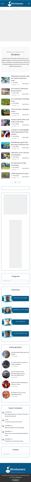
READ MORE (25, 83)
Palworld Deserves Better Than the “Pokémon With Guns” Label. (20, 78)
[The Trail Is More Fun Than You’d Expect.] (5, 166)
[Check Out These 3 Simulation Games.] (5, 112)
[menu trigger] (3, 3)
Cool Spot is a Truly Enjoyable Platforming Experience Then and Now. (20, 132)
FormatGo (7, 412)
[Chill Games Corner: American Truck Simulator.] (5, 155)
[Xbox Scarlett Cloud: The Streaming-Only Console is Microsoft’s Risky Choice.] (6, 374)
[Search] (29, 3)
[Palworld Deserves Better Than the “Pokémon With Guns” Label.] (5, 80)
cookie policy (18, 477)
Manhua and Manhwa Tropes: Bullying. (14, 427)
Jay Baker (15, 82)
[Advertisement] (15, 25)
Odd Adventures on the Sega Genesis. (14, 441)
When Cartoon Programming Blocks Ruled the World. (16, 434)
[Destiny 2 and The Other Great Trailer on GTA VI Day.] (5, 122)
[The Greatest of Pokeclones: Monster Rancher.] (5, 91)
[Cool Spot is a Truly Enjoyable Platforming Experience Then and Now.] (5, 134)
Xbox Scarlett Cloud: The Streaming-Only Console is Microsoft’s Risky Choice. (18, 373)
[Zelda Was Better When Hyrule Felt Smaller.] (6, 354)
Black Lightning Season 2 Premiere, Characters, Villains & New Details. (17, 415)
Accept (15, 480)
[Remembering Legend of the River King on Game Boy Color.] (5, 145)
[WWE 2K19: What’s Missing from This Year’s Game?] (6, 384)
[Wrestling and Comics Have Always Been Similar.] (6, 394)
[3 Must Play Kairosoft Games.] (5, 175)
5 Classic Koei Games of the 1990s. (13, 422)
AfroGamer (16, 92)
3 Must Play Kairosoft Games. (20, 173)
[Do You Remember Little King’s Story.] (5, 102)
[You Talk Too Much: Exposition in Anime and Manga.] (6, 364)
